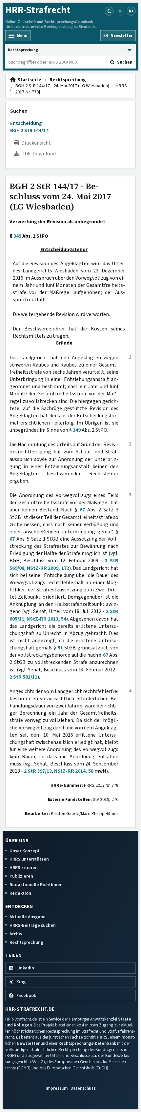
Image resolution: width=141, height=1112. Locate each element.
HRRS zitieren (24, 867)
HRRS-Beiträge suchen (33, 925)
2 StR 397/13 (38, 771)
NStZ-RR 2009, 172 (48, 568)
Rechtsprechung (68, 80)
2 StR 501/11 (23, 677)
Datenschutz (83, 1088)
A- (121, 11)
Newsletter (28, 1043)
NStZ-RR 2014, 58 (73, 771)
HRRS (102, 1037)
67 (82, 509)
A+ (131, 11)
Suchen (19, 111)
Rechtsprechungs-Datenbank (87, 1043)
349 (17, 236)
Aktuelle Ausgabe (28, 916)
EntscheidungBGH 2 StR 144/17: (30, 127)
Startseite (28, 80)
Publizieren (21, 876)
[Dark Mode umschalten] (109, 11)
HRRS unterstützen (29, 859)
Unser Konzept (25, 850)
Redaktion (20, 893)
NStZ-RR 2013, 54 (46, 619)
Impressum (57, 1088)
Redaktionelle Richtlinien (36, 884)
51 (60, 647)
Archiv (16, 933)
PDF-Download (37, 153)
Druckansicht (35, 143)
